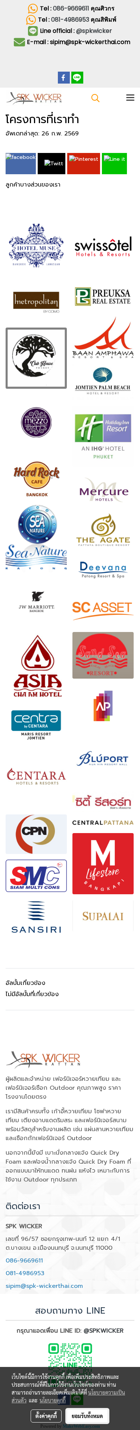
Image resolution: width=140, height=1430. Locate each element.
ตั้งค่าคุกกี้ (46, 1415)
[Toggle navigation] (130, 98)
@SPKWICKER (104, 1330)
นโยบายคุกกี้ (53, 1400)
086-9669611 (71, 8)
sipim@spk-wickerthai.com (44, 1286)
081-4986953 (71, 19)
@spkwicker (94, 30)
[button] (92, 98)
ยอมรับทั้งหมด (87, 1415)
